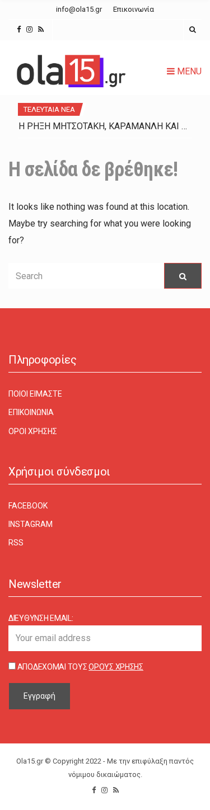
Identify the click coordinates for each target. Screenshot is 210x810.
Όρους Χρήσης (115, 666)
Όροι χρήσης (32, 431)
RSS (16, 542)
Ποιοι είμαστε (35, 393)
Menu (188, 71)
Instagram (30, 524)
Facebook (28, 505)
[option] (105, 126)
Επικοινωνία (133, 9)
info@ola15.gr (79, 9)
